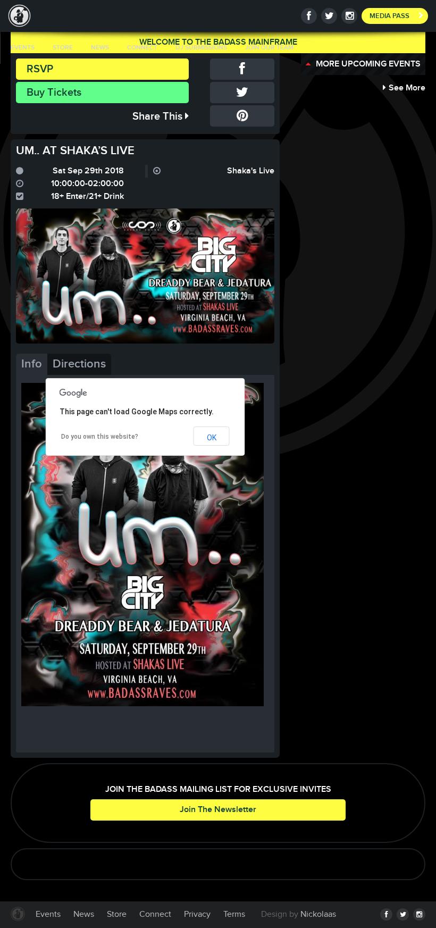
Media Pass (389, 16)
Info (31, 364)
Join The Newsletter (218, 810)
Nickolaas (318, 914)
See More (407, 88)
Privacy (197, 914)
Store (63, 48)
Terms (234, 914)
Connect (142, 48)
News (100, 48)
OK (211, 437)
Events (23, 48)
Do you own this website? (99, 436)
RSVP (40, 69)
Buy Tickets (54, 92)
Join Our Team (269, 48)
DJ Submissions (201, 48)
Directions (79, 364)
